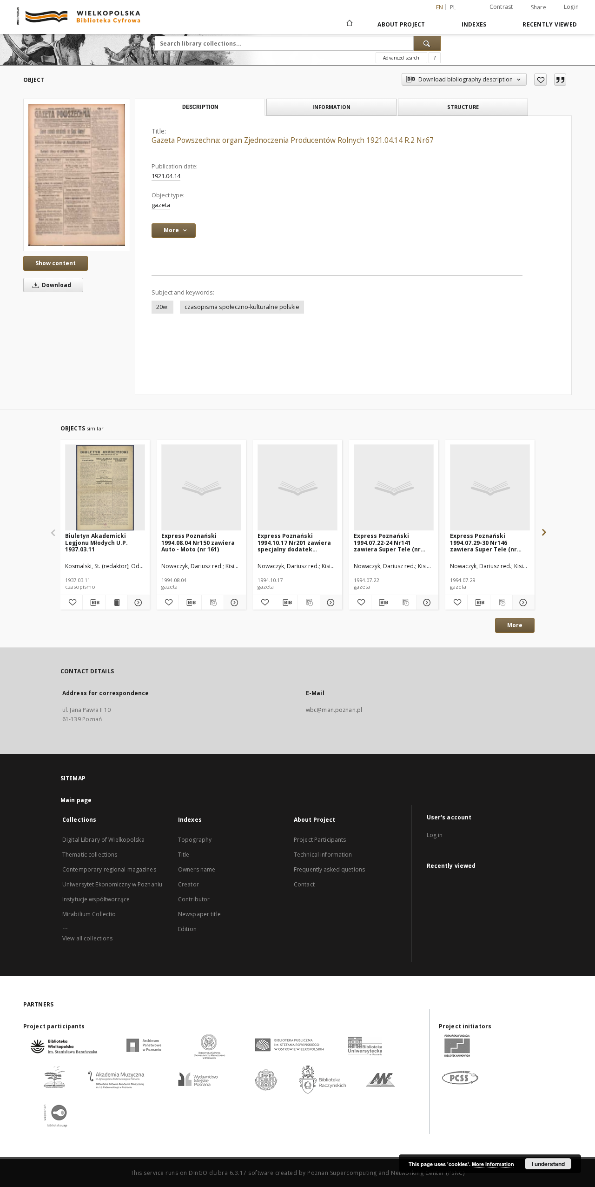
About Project (401, 24)
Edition (187, 929)
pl (453, 7)
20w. (162, 307)
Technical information (323, 854)
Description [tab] (200, 107)
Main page (76, 800)
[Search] (427, 43)
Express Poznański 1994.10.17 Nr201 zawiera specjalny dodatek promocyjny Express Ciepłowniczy (294, 542)
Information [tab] (331, 106)
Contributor (194, 899)
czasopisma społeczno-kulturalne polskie (242, 307)
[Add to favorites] (540, 80)
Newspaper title (199, 914)
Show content (55, 263)
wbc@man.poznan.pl (334, 710)
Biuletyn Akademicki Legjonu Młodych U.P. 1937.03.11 (96, 542)
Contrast (501, 7)
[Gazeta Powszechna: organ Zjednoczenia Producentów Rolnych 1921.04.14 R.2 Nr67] (76, 175)
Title (184, 854)
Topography (195, 840)
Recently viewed (549, 24)
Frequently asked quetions (329, 869)
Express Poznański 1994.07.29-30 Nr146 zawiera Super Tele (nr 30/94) (483, 542)
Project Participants (320, 840)
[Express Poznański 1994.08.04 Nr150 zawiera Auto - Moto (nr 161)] (201, 488)
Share (538, 7)
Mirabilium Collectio (89, 914)
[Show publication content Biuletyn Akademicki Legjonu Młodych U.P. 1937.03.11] (116, 603)
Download (55, 285)
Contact (304, 884)
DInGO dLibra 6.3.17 (218, 1173)
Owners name (196, 869)
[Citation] (560, 80)
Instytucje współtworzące (96, 899)
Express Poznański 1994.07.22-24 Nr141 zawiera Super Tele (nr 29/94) (387, 542)
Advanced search (401, 57)
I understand (548, 1164)
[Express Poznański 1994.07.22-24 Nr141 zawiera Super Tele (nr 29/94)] (393, 488)
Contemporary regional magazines (109, 869)
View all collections (87, 938)
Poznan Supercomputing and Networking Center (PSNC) (385, 1173)
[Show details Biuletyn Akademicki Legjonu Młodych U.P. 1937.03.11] (137, 603)
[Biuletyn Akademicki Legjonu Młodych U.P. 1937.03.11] (105, 488)
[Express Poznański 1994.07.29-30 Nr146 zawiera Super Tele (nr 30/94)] (489, 488)
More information (493, 1163)
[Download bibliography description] (94, 603)
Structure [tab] (463, 106)
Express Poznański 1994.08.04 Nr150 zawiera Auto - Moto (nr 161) (198, 542)
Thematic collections (89, 854)
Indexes (474, 24)
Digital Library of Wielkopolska (103, 840)
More (514, 625)
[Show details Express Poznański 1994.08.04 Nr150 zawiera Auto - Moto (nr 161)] (234, 603)
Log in (435, 835)
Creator (188, 884)
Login (571, 7)
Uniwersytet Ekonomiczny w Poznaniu (112, 884)
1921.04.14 (166, 176)
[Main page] (348, 24)
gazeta (161, 205)
